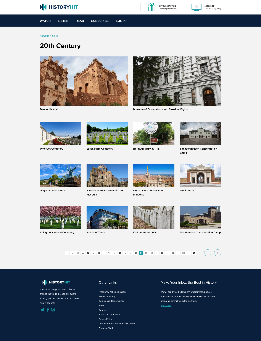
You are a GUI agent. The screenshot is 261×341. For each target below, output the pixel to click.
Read (80, 20)
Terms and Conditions (109, 314)
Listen (63, 20)
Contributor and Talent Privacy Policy (117, 323)
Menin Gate (187, 190)
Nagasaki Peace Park (53, 190)
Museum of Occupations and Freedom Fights (160, 109)
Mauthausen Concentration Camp (200, 232)
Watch (45, 20)
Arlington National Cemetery (57, 232)
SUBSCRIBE (209, 6)
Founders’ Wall (106, 328)
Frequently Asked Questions (112, 292)
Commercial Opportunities (111, 301)
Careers (102, 310)
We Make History (107, 296)
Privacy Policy (105, 319)
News (101, 305)
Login (121, 20)
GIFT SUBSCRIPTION (167, 6)
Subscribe (100, 20)
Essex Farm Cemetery (100, 149)
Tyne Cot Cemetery (51, 149)
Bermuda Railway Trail (146, 149)
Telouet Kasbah (49, 109)
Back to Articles (49, 36)
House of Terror (96, 232)
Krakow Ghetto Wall (145, 232)
